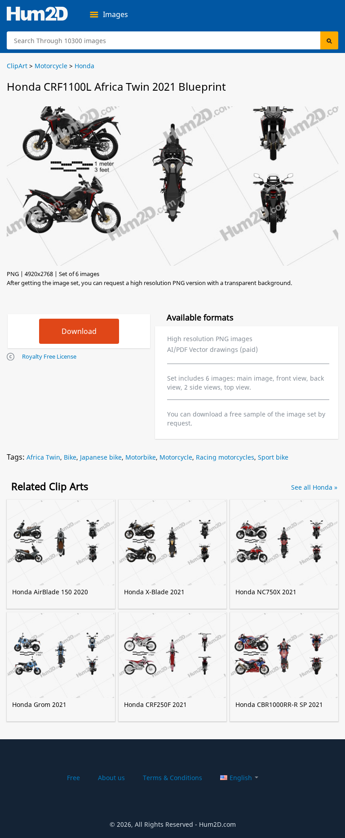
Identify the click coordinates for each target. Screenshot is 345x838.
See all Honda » (314, 487)
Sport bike (273, 457)
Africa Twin (43, 457)
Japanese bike (101, 457)
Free (73, 777)
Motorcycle (175, 457)
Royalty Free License (49, 356)
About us (111, 777)
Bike (70, 457)
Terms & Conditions (172, 777)
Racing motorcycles (225, 457)
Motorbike (140, 457)
